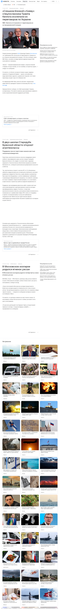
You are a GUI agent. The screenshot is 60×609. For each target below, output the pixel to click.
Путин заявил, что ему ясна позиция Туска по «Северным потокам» (48, 58)
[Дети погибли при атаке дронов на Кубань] (11, 372)
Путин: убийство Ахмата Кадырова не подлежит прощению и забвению (48, 48)
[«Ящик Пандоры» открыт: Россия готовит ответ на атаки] (49, 410)
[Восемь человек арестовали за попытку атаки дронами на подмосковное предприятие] (30, 372)
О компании (6, 608)
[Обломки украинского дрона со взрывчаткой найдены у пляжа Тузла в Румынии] (30, 597)
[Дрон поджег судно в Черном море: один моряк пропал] (49, 503)
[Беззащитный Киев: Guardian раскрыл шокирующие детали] (11, 578)
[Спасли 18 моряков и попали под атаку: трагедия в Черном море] (49, 466)
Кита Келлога (33, 53)
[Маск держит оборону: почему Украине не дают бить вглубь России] (30, 353)
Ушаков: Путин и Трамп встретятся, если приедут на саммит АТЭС (48, 51)
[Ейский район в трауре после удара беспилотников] (11, 541)
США (19, 53)
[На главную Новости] (6, 1)
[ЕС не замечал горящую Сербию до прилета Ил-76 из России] (11, 503)
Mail (2, 608)
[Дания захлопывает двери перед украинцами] (49, 597)
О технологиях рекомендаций (28, 608)
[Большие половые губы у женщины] (11, 391)
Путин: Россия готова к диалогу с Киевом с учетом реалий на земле (48, 276)
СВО (14, 4)
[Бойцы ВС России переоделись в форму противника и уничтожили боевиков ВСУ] (30, 522)
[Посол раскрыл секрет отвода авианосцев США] (49, 541)
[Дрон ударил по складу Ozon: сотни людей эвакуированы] (11, 466)
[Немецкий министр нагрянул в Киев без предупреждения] (49, 522)
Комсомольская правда (13, 8)
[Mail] (2, 1)
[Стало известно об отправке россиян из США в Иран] (30, 447)
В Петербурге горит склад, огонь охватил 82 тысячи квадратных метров (47, 273)
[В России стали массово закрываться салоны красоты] (11, 597)
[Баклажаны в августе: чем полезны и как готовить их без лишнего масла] (11, 559)
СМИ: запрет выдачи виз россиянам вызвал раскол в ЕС (48, 270)
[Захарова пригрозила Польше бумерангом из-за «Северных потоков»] (49, 428)
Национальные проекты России (16, 139)
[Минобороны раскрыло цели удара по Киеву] (49, 447)
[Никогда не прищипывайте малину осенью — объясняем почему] (30, 503)
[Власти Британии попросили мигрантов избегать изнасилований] (11, 485)
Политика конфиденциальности (39, 608)
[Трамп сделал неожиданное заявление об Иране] (30, 541)
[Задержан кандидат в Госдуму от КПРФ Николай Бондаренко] (49, 353)
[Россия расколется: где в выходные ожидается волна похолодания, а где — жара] (30, 391)
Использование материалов (51, 608)
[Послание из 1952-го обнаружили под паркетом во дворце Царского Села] (30, 428)
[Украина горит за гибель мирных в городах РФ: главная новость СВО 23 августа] (49, 485)
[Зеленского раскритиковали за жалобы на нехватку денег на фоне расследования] (49, 559)
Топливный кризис (22, 4)
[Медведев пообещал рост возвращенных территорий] (30, 559)
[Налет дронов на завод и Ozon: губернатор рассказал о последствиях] (49, 372)
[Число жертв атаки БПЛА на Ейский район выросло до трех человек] (30, 578)
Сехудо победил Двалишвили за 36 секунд (48, 280)
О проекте (20, 608)
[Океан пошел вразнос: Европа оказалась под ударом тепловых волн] (30, 466)
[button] (20, 38)
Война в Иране (7, 4)
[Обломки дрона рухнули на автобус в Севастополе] (49, 578)
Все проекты (14, 608)
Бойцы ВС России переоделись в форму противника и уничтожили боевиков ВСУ (47, 267)
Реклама (9, 608)
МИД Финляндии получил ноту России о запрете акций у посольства (48, 54)
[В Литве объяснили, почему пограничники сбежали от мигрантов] (11, 353)
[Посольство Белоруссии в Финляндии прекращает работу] (11, 428)
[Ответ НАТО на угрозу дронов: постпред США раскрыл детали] (11, 522)
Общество (22, 8)
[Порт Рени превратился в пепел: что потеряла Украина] (49, 391)
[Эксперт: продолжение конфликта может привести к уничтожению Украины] (11, 447)
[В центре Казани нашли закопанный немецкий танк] (30, 485)
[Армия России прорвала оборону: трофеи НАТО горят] (30, 410)
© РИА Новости (14, 263)
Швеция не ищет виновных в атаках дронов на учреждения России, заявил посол (48, 61)
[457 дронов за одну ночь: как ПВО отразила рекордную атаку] (11, 410)
